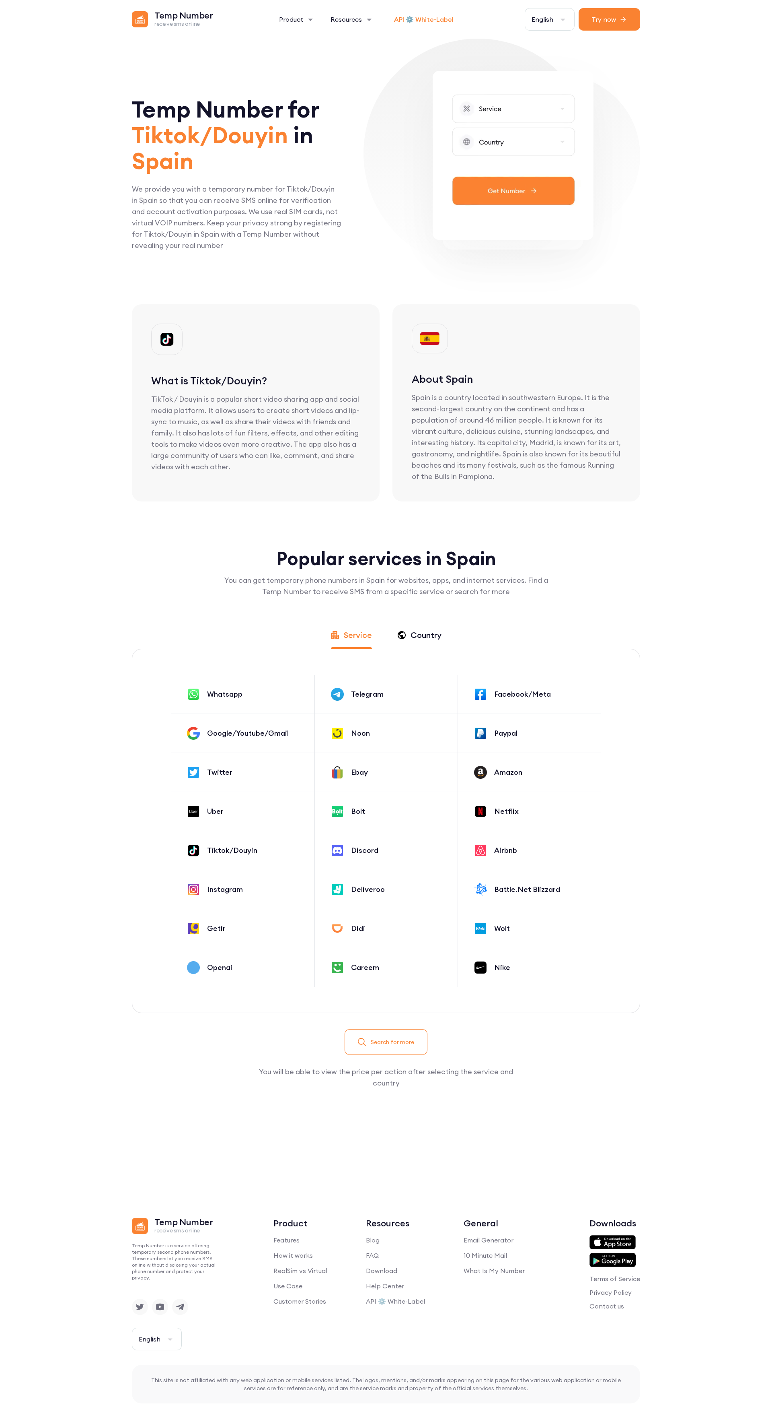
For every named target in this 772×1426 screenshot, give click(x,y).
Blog (373, 1240)
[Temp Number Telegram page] (180, 1307)
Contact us (606, 1306)
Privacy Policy (610, 1292)
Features (286, 1240)
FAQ (372, 1255)
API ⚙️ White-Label (424, 19)
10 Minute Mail (485, 1255)
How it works (293, 1255)
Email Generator (488, 1240)
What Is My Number (494, 1271)
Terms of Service (614, 1279)
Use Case (287, 1286)
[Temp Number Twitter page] (140, 1307)
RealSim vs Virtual (300, 1271)
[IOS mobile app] (612, 1242)
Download (381, 1271)
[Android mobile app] (612, 1260)
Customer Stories (299, 1301)
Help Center (385, 1286)
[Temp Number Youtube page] (160, 1307)
